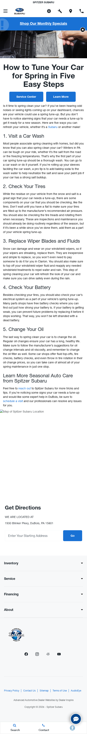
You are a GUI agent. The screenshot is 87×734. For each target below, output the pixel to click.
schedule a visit (13, 401)
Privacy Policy (11, 690)
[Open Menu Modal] (5, 11)
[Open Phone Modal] (81, 11)
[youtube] (58, 654)
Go (73, 536)
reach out (24, 388)
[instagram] (37, 654)
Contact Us (29, 690)
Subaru (52, 127)
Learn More (61, 97)
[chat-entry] (75, 718)
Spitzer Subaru (55, 707)
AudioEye (76, 690)
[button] (38, 11)
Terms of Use (60, 690)
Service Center (26, 97)
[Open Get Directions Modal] (70, 11)
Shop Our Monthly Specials (43, 24)
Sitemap (44, 690)
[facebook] (26, 654)
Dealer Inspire (66, 700)
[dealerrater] (48, 654)
